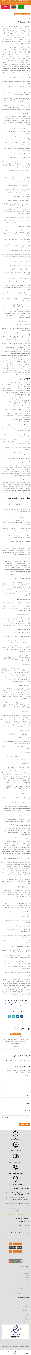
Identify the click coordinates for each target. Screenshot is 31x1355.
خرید (21, 7)
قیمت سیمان (5, 7)
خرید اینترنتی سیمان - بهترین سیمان (16, 1060)
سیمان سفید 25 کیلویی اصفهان (21, 1288)
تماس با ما (26, 1273)
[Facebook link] (21, 1016)
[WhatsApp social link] (13, 1016)
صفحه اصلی (26, 1269)
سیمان (27, 14)
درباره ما (27, 1271)
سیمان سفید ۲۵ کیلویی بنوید (22, 1291)
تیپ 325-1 (26, 1317)
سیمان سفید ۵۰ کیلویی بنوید (22, 1293)
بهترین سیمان (25, 1266)
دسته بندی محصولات (23, 1297)
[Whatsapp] (15, 1261)
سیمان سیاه (26, 1299)
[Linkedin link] (17, 1016)
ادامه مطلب (15, 1046)
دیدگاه (27, 1076)
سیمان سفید (26, 1302)
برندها (18, 1033)
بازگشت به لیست (15, 1021)
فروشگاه (27, 1277)
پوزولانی (27, 1319)
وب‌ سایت (27, 1110)
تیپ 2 (27, 1315)
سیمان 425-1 (26, 1321)
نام (28, 1096)
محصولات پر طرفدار (24, 1286)
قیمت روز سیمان (25, 1282)
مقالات (27, 1279)
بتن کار (23, 1011)
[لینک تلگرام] (9, 1016)
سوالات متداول (25, 1275)
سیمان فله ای (26, 1304)
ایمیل (28, 1103)
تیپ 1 (27, 1313)
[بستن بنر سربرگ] (2, 2)
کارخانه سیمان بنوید (15, 1037)
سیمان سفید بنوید (11, 1011)
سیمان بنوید (14, 1033)
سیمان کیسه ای (25, 1306)
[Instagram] (20, 1261)
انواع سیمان (25, 1310)
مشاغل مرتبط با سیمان (20, 14)
